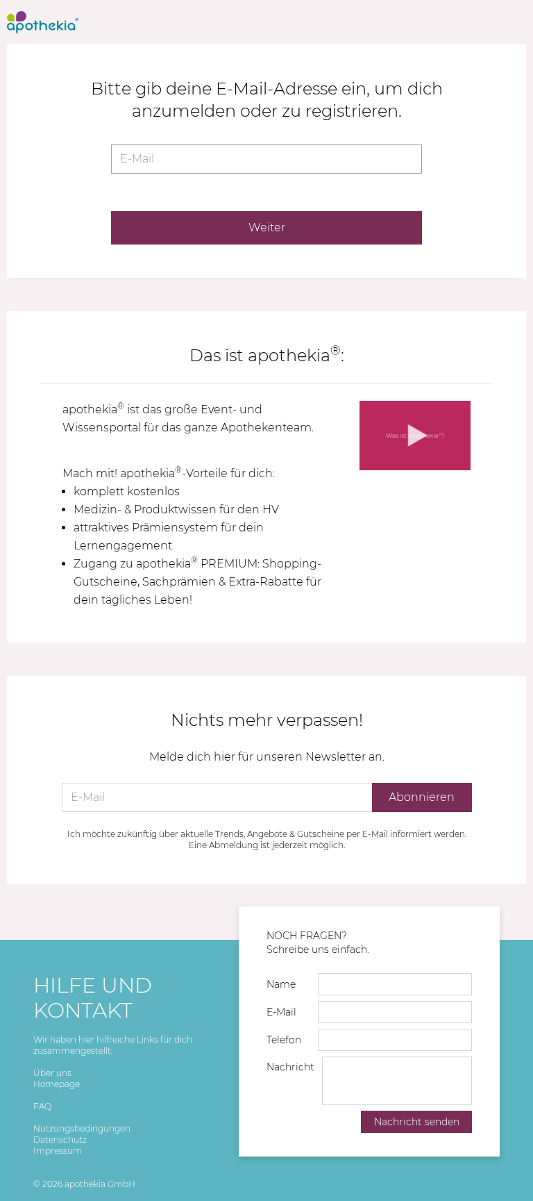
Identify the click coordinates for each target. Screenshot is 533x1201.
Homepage (56, 1084)
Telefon (283, 1040)
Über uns (52, 1073)
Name (281, 984)
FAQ (42, 1106)
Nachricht (290, 1067)
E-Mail (281, 1012)
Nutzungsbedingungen (81, 1128)
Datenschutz (60, 1139)
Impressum (57, 1150)
